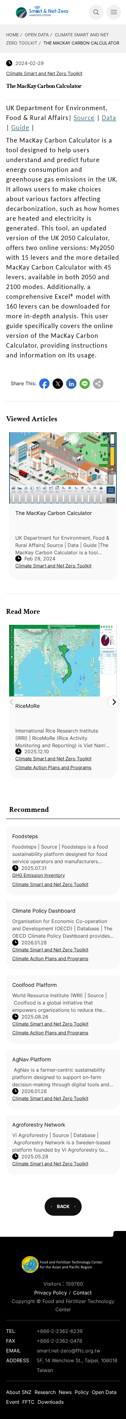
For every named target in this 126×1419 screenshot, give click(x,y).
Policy (82, 1392)
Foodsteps (25, 836)
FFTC (28, 1402)
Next (114, 702)
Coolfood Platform (34, 985)
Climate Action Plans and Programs (50, 958)
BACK (63, 1206)
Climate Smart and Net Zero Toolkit (50, 884)
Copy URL (98, 383)
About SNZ (18, 1392)
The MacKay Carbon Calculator (81, 42)
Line (85, 383)
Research (45, 1392)
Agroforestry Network (38, 1125)
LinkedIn (71, 383)
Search (96, 12)
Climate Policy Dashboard (44, 911)
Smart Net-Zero (41, 12)
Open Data (37, 34)
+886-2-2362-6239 (60, 1331)
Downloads (51, 1402)
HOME (12, 34)
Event (12, 1402)
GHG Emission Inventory (38, 875)
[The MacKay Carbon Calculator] (63, 468)
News (65, 1392)
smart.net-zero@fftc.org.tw (68, 1351)
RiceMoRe (27, 706)
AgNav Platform (31, 1059)
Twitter (58, 383)
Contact (82, 1293)
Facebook (44, 383)
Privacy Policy (50, 1293)
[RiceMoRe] (63, 661)
